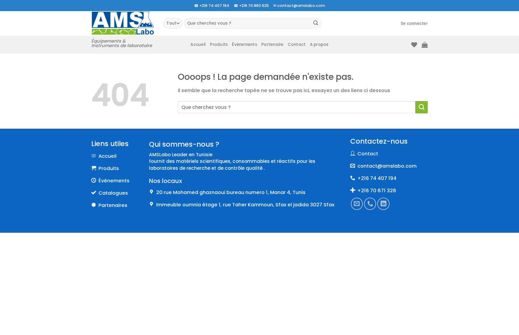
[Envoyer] (316, 23)
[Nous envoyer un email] (357, 204)
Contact (297, 44)
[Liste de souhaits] (414, 44)
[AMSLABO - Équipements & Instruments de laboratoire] (122, 23)
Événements (244, 44)
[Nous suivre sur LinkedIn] (384, 204)
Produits (219, 44)
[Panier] (425, 44)
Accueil (198, 44)
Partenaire (272, 44)
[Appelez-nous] (370, 204)
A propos (319, 44)
